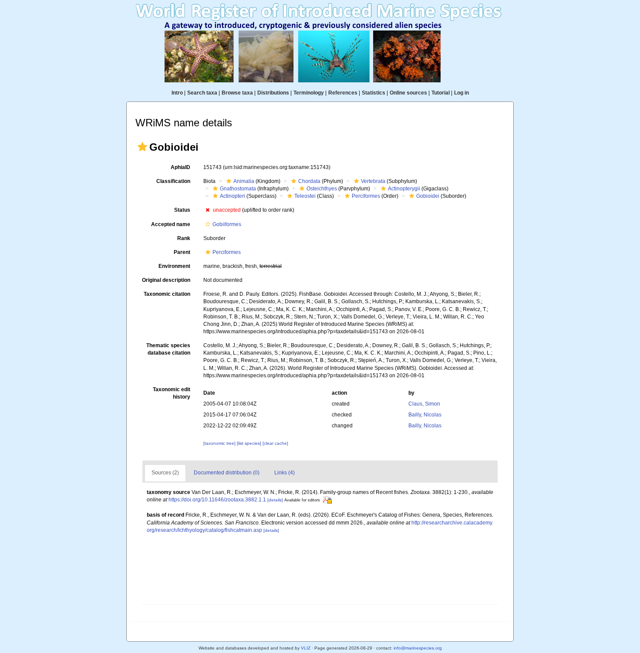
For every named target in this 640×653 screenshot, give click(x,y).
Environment (174, 266)
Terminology (308, 93)
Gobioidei (427, 196)
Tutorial (440, 93)
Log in (461, 93)
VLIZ (305, 648)
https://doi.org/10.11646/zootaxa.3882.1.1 (217, 500)
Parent (182, 252)
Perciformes (366, 196)
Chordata (309, 181)
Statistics (373, 93)
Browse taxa (237, 93)
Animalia (243, 181)
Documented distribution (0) (226, 473)
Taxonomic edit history (171, 393)
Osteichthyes (322, 189)
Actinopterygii (404, 189)
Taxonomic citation (167, 294)
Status (182, 210)
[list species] (250, 443)
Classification (173, 181)
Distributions (273, 93)
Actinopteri (232, 196)
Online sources (408, 93)
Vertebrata (373, 181)
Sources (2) (165, 473)
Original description (166, 280)
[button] (142, 147)
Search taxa (202, 93)
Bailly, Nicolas (424, 415)
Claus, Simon (424, 404)
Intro (177, 93)
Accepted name (170, 224)
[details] (275, 499)
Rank (183, 238)
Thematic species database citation (168, 349)
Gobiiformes (226, 224)
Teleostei (305, 196)
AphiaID (180, 167)
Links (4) (284, 473)
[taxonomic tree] (220, 443)
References (342, 93)
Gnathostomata (238, 189)
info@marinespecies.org (418, 648)
